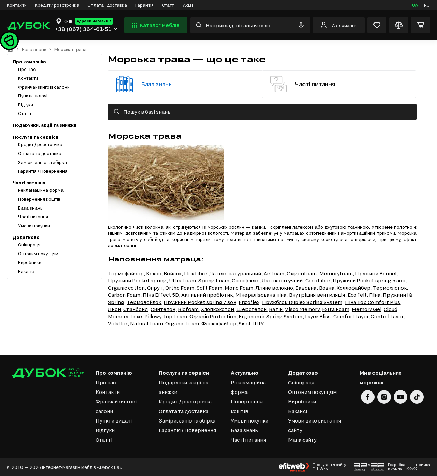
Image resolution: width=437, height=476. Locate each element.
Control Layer (387, 316)
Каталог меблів (159, 25)
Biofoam (188, 309)
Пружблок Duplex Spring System (302, 302)
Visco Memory (302, 309)
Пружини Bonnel (375, 273)
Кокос (153, 273)
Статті (168, 5)
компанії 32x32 (404, 469)
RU (427, 5)
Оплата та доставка (39, 153)
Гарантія (144, 5)
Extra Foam (335, 309)
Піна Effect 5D (161, 295)
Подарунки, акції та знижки (44, 125)
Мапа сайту (302, 440)
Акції (188, 5)
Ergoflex (249, 302)
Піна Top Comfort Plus (372, 302)
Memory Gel (366, 309)
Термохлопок (390, 288)
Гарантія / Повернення (42, 171)
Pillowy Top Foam (165, 316)
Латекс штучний (282, 280)
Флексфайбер (218, 323)
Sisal (244, 323)
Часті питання (33, 216)
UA (415, 5)
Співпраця (29, 244)
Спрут (155, 288)
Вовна (326, 288)
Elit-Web (320, 469)
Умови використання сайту (314, 425)
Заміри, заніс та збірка (42, 162)
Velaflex (118, 323)
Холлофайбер (353, 288)
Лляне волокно (274, 288)
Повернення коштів (39, 199)
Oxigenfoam (302, 273)
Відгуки (25, 104)
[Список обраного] (376, 25)
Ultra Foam (182, 280)
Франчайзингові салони (44, 87)
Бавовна (305, 288)
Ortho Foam (179, 288)
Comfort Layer (350, 316)
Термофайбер (126, 273)
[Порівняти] (398, 25)
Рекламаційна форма (41, 190)
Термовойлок (144, 302)
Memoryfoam (336, 273)
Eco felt (357, 295)
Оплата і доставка (107, 5)
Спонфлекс (245, 280)
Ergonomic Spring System (270, 316)
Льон (114, 309)
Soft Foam (209, 288)
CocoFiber (317, 280)
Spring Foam (213, 280)
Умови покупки (34, 225)
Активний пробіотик (207, 295)
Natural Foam (146, 323)
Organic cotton (126, 288)
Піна (374, 295)
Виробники (29, 262)
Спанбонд (135, 309)
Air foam (274, 273)
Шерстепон (251, 309)
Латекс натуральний (235, 273)
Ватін (276, 309)
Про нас (27, 69)
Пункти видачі (32, 95)
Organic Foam (182, 323)
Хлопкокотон (217, 309)
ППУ (258, 323)
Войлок (173, 273)
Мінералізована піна (260, 295)
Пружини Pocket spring (137, 280)
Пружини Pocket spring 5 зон (369, 280)
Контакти (17, 5)
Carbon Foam (124, 295)
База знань (34, 49)
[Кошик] (420, 25)
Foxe (136, 316)
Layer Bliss (318, 316)
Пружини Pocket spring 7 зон (200, 302)
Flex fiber (195, 273)
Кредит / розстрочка (57, 5)
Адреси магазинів (94, 21)
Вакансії (27, 271)
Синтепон (163, 309)
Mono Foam (239, 288)
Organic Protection (212, 316)
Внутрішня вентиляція (317, 295)
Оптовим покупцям (38, 253)
